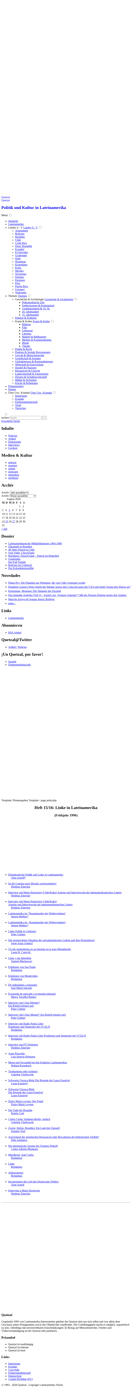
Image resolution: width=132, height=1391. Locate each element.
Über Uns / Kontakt (19, 392)
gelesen (12, 462)
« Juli (4, 528)
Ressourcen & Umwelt (27, 370)
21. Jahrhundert (30, 314)
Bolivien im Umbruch (20, 565)
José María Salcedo (21, 988)
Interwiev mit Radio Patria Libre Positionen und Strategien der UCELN (29, 1025)
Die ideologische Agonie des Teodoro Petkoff (33, 1145)
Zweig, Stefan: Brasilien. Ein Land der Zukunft (34, 1128)
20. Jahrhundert (30, 311)
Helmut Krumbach (21, 1065)
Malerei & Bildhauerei (34, 336)
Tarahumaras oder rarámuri (22, 1071)
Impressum (21, 395)
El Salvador (21, 252)
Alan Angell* (18, 877)
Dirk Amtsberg (19, 1140)
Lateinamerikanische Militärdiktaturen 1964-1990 (35, 543)
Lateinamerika (16, 618)
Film (24, 327)
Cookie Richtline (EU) (20, 1379)
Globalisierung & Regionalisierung (34, 361)
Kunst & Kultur (23, 321)
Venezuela (20, 292)
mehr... (12, 603)
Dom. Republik (23, 246)
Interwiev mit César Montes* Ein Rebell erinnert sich (24, 1004)
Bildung (26, 324)
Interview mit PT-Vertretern (23, 1044)
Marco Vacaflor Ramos (23, 996)
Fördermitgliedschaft (26, 402)
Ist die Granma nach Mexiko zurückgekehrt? (32, 883)
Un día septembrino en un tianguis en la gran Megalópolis (39, 949)
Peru (17, 283)
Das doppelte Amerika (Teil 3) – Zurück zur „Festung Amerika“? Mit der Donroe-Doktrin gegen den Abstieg (67, 595)
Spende (12, 661)
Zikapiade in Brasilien (20, 546)
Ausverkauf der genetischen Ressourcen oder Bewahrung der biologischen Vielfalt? (53, 1137)
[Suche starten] (44, 418)
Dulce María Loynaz (22, 1104)
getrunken (13, 474)
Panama (19, 277)
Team (18, 405)
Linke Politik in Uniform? (22, 931)
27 (13, 521)
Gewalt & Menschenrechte (29, 355)
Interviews (14, 444)
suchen (5, 417)
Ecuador (19, 249)
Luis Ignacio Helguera (23, 1056)
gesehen (12, 465)
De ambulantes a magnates (22, 984)
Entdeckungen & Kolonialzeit (38, 305)
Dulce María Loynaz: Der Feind (25, 1101)
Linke (11, 1163)
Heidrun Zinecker (20, 886)
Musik (25, 342)
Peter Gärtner (18, 934)
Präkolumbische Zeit (33, 302)
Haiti (17, 258)
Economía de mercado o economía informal (32, 993)
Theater (26, 346)
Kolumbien (21, 264)
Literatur (26, 333)
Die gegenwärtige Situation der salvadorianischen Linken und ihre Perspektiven (51, 940)
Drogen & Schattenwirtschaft (31, 376)
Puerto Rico (21, 286)
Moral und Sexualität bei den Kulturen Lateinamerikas (37, 1062)
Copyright (13, 1369)
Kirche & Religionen (26, 383)
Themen (12, 295)
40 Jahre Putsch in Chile (21, 549)
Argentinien (21, 230)
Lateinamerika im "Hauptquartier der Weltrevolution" (37, 913)
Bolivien (19, 233)
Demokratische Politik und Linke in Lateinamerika (35, 874)
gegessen (13, 471)
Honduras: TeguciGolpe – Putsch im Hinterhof (33, 555)
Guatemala (21, 255)
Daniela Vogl (18, 1131)
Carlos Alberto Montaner (24, 1149)
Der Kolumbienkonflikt (21, 568)
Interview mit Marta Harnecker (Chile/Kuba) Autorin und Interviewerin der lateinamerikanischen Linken (65, 892)
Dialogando (14, 441)
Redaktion (16, 970)
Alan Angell (17, 1184)
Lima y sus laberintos (19, 958)
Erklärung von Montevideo (23, 975)
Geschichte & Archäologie (29, 299)
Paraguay (20, 280)
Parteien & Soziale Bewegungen (32, 352)
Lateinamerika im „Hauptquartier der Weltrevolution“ (37, 922)
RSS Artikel (14, 632)
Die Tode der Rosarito (20, 1110)
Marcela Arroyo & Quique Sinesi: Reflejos (31, 599)
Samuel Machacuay (21, 961)
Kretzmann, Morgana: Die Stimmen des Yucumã (34, 591)
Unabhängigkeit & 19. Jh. (36, 308)
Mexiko (19, 270)
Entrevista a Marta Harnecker (24, 1190)
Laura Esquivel (19, 1083)
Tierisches (20, 408)
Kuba (18, 267)
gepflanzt (13, 477)
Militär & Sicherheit (26, 380)
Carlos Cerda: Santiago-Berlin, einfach (29, 1119)
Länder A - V (15, 227)
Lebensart (27, 330)
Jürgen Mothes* (19, 916)
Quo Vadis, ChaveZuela (21, 552)
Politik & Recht (23, 349)
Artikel (12, 438)
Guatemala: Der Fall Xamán (17, 560)
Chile (18, 239)
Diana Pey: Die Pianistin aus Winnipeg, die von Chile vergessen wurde (46, 582)
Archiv (5, 492)
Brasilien (20, 236)
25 (6, 521)
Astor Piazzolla (16, 1053)
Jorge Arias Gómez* (22, 943)
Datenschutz (15, 1376)
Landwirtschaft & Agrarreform (31, 373)
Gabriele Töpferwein (22, 1074)
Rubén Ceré (17, 1113)
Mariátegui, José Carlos (21, 1154)
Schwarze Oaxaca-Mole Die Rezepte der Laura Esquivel (39, 1080)
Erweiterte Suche (10, 421)
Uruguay (20, 289)
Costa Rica (21, 243)
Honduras (20, 261)
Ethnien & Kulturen (26, 317)
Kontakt (19, 398)
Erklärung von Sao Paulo (22, 967)
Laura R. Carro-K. (21, 952)
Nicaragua (20, 273)
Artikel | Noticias (17, 647)
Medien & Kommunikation (36, 339)
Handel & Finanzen (25, 367)
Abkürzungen (15, 1172)
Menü (4, 215)
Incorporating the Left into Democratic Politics (33, 1181)
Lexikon (12, 448)
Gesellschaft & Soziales (28, 358)
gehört (11, 468)
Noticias (12, 435)
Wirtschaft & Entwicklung (29, 364)
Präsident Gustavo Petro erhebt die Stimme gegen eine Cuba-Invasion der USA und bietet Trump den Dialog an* (69, 586)
